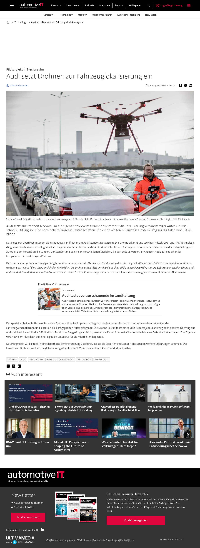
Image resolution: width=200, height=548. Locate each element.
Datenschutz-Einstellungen (106, 540)
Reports (119, 5)
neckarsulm (36, 359)
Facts (131, 540)
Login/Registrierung (171, 5)
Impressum (70, 540)
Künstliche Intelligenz (128, 14)
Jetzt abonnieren (28, 517)
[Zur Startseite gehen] (31, 5)
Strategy (48, 14)
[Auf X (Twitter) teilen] (186, 85)
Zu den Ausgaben (136, 520)
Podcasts (89, 5)
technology (102, 359)
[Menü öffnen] (12, 5)
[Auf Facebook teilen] (181, 85)
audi (23, 359)
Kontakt (124, 540)
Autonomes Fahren (102, 14)
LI (43, 529)
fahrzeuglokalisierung (60, 359)
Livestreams (72, 5)
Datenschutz (57, 540)
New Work (150, 14)
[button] (12, 434)
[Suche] (148, 5)
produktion (84, 359)
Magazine (104, 5)
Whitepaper (135, 5)
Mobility (82, 14)
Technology (66, 14)
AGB (48, 540)
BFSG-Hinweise (84, 540)
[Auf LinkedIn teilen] (191, 85)
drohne (12, 359)
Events (54, 5)
